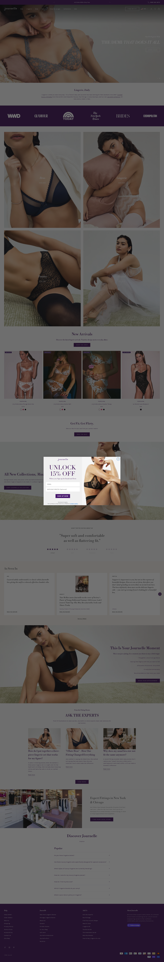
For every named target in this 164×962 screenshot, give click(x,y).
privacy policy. (74, 503)
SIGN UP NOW (62, 496)
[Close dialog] (118, 458)
